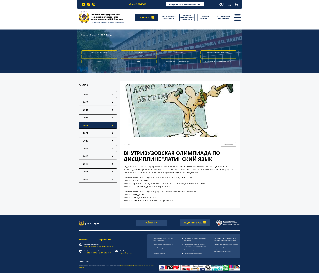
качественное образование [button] (99, 52)
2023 (85, 117)
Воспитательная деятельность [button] (223, 17)
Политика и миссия (159, 253)
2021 (85, 133)
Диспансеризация (189, 250)
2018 (85, 156)
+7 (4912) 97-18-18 (137, 4)
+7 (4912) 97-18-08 (105, 252)
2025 (85, 102)
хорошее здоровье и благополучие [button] (218, 52)
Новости (93, 35)
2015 (85, 179)
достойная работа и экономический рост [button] (178, 61)
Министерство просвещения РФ (163, 244)
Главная (84, 35)
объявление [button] (139, 52)
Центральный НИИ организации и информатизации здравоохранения (225, 239)
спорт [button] (178, 57)
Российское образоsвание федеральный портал (162, 249)
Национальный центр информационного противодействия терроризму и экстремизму (225, 249)
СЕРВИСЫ (144, 17)
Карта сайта (105, 239)
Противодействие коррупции (193, 253)
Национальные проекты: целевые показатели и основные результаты (195, 245)
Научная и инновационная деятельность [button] (187, 17)
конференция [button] (218, 57)
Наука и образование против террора (226, 244)
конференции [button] (178, 52)
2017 (85, 164)
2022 (101, 35)
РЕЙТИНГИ (151, 222)
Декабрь (109, 35)
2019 (85, 148)
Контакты (84, 239)
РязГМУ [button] (139, 61)
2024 (85, 110)
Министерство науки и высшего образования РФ (163, 239)
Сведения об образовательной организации (107, 22)
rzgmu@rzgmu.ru (126, 252)
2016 (85, 171)
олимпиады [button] (138, 57)
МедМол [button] (99, 57)
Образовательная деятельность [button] (168, 17)
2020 (85, 140)
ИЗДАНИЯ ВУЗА (193, 222)
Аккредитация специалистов (184, 4)
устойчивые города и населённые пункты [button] (218, 61)
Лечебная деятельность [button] (205, 17)
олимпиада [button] (99, 61)
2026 (85, 94)
